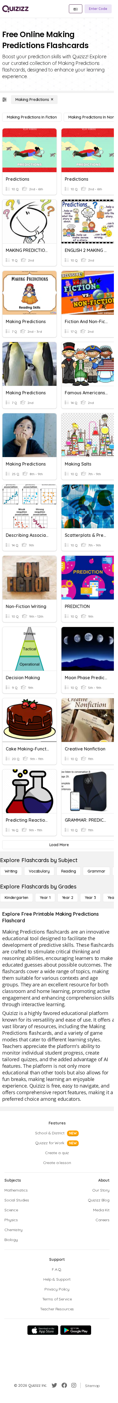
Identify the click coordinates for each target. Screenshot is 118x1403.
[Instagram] (73, 1385)
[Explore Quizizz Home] (15, 8)
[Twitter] (54, 1385)
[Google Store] (75, 1330)
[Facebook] (64, 1385)
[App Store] (42, 1330)
